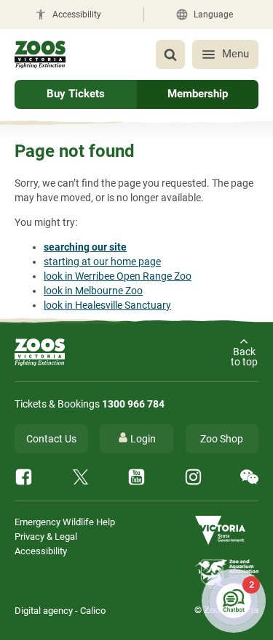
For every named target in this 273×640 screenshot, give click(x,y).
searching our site (85, 247)
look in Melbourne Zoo (93, 290)
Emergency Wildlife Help (65, 522)
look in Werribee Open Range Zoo (117, 276)
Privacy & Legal (46, 536)
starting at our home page (102, 261)
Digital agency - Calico (60, 610)
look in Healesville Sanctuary (107, 305)
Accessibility (41, 551)
